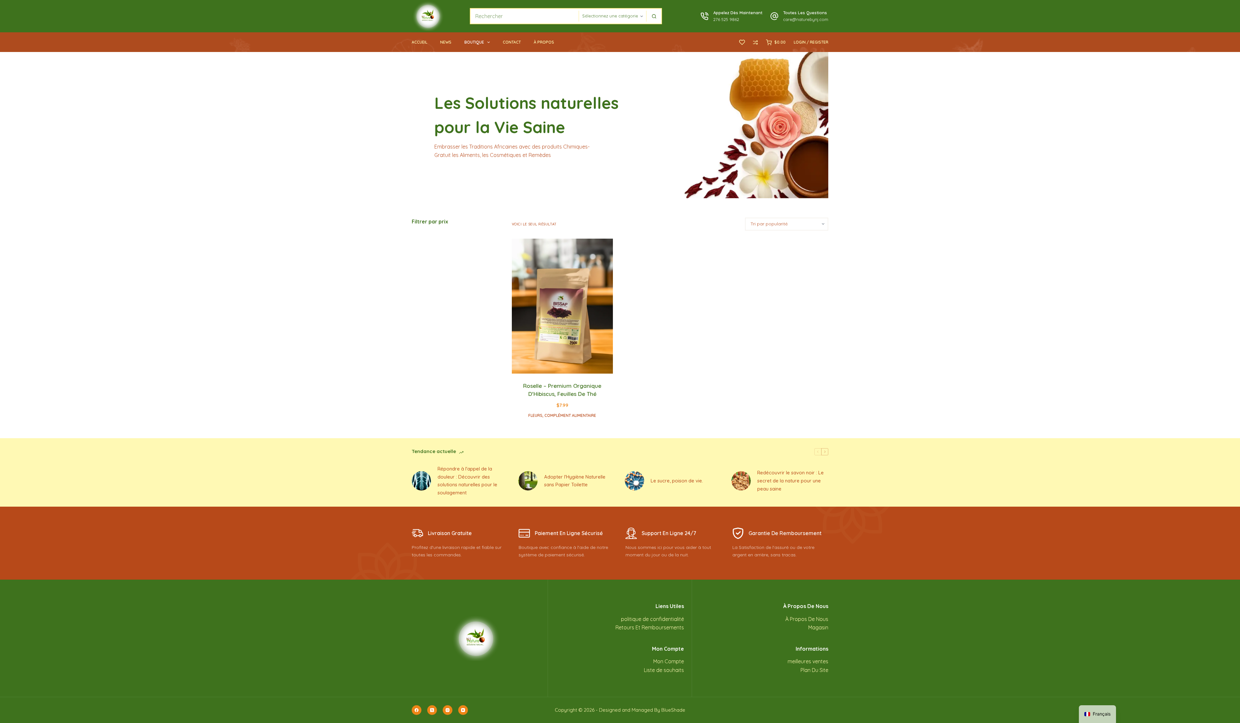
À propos (544, 42)
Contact (512, 42)
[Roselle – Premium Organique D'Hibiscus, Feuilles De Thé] (562, 306)
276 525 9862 (726, 19)
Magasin (818, 627)
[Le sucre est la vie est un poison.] (634, 481)
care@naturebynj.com (805, 19)
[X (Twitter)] (432, 710)
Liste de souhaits (664, 670)
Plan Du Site (814, 670)
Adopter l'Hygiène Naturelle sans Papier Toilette (574, 481)
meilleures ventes (808, 661)
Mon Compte (668, 661)
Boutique (474, 42)
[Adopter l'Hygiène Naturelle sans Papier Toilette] (528, 481)
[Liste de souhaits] (742, 42)
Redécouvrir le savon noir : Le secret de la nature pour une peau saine (790, 481)
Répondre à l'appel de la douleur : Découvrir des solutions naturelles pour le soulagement (467, 481)
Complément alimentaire (570, 415)
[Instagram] (447, 710)
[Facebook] (416, 710)
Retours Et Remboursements (649, 627)
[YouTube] (463, 710)
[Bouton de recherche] (653, 16)
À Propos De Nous (806, 619)
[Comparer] (755, 42)
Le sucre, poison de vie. (677, 481)
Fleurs (535, 415)
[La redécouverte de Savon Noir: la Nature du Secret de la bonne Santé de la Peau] (741, 481)
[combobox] (524, 16)
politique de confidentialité (652, 619)
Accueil (419, 42)
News (445, 42)
